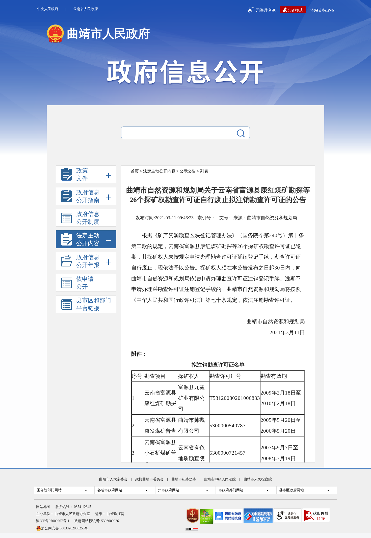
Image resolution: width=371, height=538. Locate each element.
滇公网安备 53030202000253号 (64, 528)
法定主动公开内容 (159, 171)
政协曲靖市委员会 (149, 479)
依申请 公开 (85, 283)
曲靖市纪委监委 (183, 479)
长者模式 (295, 10)
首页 (135, 171)
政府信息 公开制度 (87, 218)
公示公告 (188, 171)
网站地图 (43, 507)
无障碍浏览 (265, 10)
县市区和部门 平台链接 (93, 304)
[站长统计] (192, 529)
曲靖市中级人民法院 (220, 479)
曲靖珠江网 (115, 514)
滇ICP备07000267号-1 (52, 521)
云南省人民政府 (85, 9)
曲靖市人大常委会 (113, 479)
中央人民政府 (47, 9)
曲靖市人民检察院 (258, 479)
